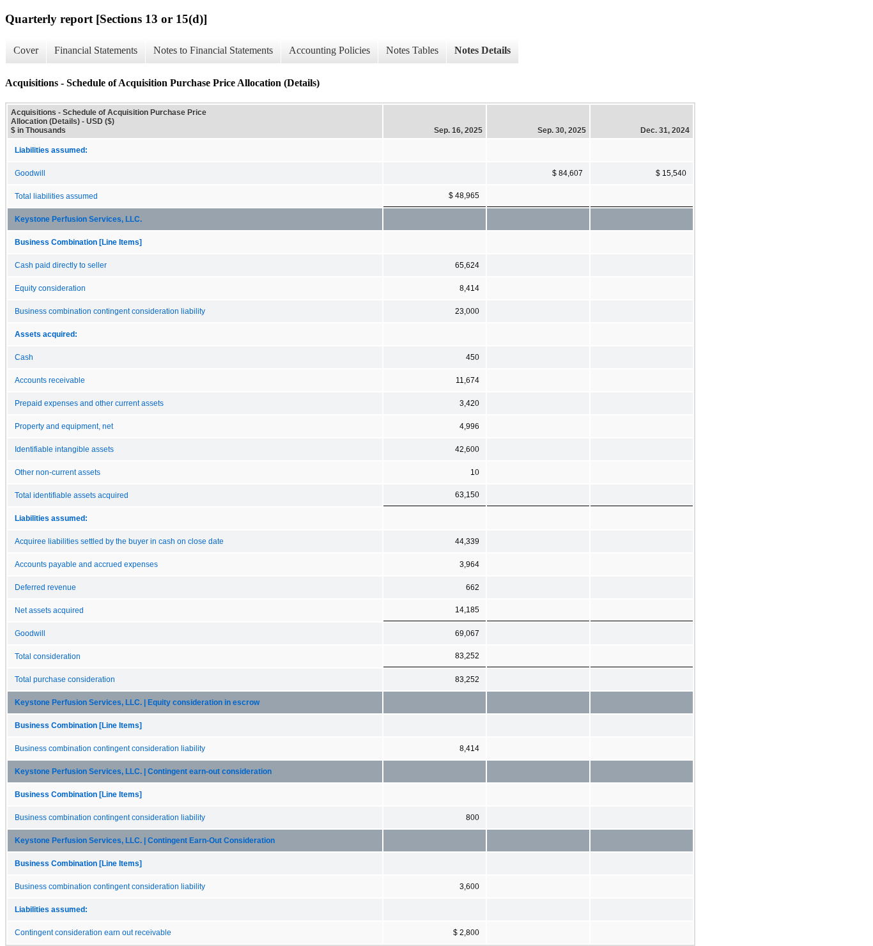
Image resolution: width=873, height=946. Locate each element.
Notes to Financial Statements (213, 50)
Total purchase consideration (65, 679)
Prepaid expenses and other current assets (89, 403)
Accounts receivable (50, 380)
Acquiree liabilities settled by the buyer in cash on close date (119, 541)
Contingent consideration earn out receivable (93, 932)
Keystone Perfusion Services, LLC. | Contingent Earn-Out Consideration (145, 840)
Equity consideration (50, 288)
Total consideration (48, 656)
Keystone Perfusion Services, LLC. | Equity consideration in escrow (137, 702)
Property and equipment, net (64, 426)
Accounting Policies (329, 50)
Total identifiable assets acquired (71, 495)
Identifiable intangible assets (64, 449)
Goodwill (30, 173)
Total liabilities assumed (56, 196)
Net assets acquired (49, 610)
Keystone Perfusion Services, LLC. (78, 219)
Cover (25, 50)
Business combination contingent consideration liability (110, 311)
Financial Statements (95, 50)
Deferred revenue (45, 587)
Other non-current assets (57, 472)
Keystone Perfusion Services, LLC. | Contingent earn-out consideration (143, 771)
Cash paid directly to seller (61, 265)
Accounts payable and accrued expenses (86, 564)
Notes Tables (412, 50)
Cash (24, 357)
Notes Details (482, 50)
